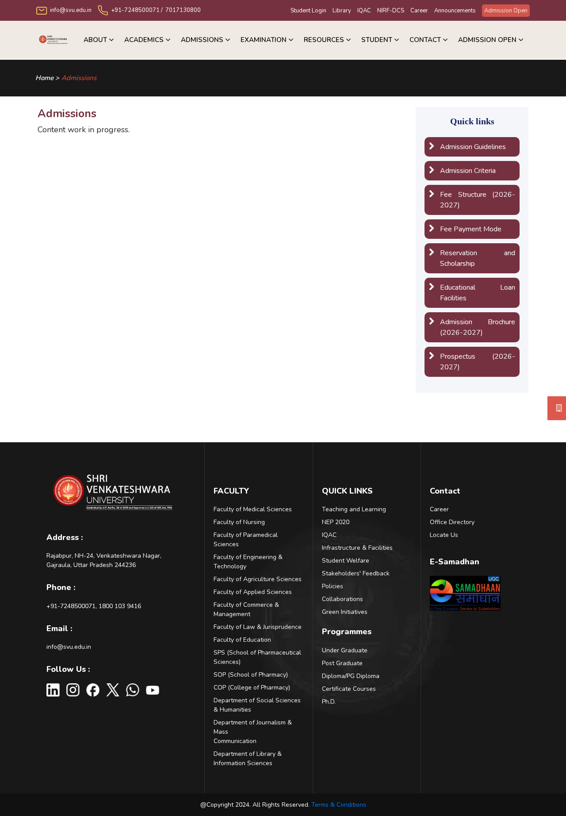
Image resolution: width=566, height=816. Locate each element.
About (95, 39)
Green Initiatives (344, 612)
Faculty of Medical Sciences (253, 509)
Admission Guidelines (473, 147)
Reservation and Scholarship (477, 258)
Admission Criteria (468, 171)
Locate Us (444, 535)
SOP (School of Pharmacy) (251, 674)
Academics (144, 39)
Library (342, 11)
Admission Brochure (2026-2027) (477, 327)
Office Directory (452, 522)
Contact (425, 39)
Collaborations (342, 599)
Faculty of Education (242, 640)
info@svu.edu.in (68, 647)
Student (376, 39)
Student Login (308, 11)
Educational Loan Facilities (477, 293)
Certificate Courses (349, 689)
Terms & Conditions (338, 805)
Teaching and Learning (354, 509)
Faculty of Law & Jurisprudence (258, 627)
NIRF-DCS (390, 11)
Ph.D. (329, 701)
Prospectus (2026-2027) (477, 362)
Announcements (455, 11)
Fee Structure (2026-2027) (477, 200)
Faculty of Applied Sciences (253, 592)
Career (419, 11)
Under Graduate (344, 650)
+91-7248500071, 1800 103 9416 (93, 606)
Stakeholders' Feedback (356, 573)
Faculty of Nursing (239, 522)
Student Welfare (345, 560)
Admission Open (506, 11)
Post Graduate (342, 663)
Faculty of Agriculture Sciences (258, 579)
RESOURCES (324, 39)
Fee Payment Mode (470, 229)
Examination (264, 39)
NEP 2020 (335, 522)
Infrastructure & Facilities (357, 548)
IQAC (364, 11)
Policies (332, 586)
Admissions (78, 77)
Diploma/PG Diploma (350, 676)
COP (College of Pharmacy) (252, 687)
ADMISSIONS (202, 39)
